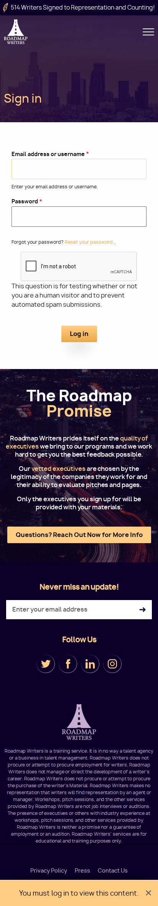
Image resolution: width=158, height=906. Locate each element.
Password (25, 201)
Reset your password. (89, 242)
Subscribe (142, 609)
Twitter (45, 664)
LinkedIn (90, 664)
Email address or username (48, 154)
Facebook (68, 664)
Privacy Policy (48, 870)
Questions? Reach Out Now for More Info (79, 534)
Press (82, 870)
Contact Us (113, 870)
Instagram (112, 664)
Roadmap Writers (16, 31)
